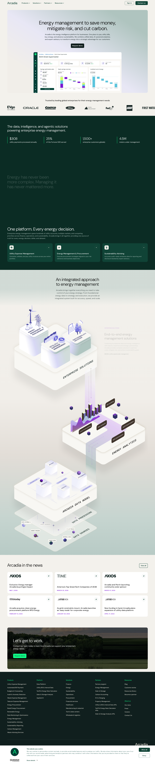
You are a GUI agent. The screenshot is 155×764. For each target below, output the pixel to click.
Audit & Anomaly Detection (16, 694)
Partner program (100, 684)
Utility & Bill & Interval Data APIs (106, 705)
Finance (68, 684)
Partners (47, 3)
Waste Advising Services (15, 732)
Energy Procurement (14, 705)
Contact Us (128, 715)
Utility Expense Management (16, 684)
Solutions (36, 3)
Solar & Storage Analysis (45, 694)
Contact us (142, 3)
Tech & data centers (72, 712)
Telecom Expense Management (17, 701)
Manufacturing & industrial (75, 708)
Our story (128, 705)
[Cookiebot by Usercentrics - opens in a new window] (15, 760)
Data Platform (41, 684)
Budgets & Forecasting (15, 691)
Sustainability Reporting (15, 725)
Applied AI (40, 698)
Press (126, 708)
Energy (68, 688)
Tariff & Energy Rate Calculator (47, 691)
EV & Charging (100, 698)
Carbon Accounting (101, 694)
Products (25, 3)
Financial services (72, 701)
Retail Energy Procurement (16, 708)
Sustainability (70, 691)
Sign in (129, 3)
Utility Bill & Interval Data (45, 688)
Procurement (70, 698)
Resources (58, 3)
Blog (126, 684)
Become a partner (131, 694)
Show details (31, 760)
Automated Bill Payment (15, 688)
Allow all (144, 750)
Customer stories (130, 688)
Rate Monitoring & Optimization (17, 715)
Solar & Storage (100, 691)
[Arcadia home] (141, 744)
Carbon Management (14, 729)
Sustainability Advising (14, 722)
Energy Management (14, 719)
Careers (127, 712)
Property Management (102, 701)
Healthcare (69, 705)
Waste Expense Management (17, 698)
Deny (144, 755)
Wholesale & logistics (73, 715)
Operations (69, 694)
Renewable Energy (13, 712)
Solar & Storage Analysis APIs (105, 714)
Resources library (130, 691)
